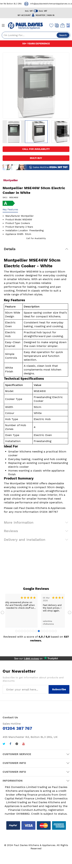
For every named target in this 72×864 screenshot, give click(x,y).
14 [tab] (53, 631)
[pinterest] (17, 744)
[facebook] (10, 744)
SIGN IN (50, 15)
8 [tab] (36, 631)
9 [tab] (39, 631)
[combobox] (36, 35)
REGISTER (40, 15)
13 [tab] (50, 631)
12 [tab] (47, 631)
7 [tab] (33, 631)
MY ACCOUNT (24, 15)
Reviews (11, 531)
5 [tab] (28, 631)
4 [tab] (25, 631)
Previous (2, 612)
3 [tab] (22, 631)
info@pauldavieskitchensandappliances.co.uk (48, 4)
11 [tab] (44, 631)
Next (69, 612)
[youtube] (23, 744)
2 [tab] (19, 631)
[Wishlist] (51, 25)
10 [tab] (42, 631)
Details (10, 249)
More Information (18, 522)
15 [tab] (56, 631)
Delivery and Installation (24, 539)
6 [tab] (30, 631)
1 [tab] (16, 631)
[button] (14, 131)
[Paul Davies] (25, 26)
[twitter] (4, 744)
